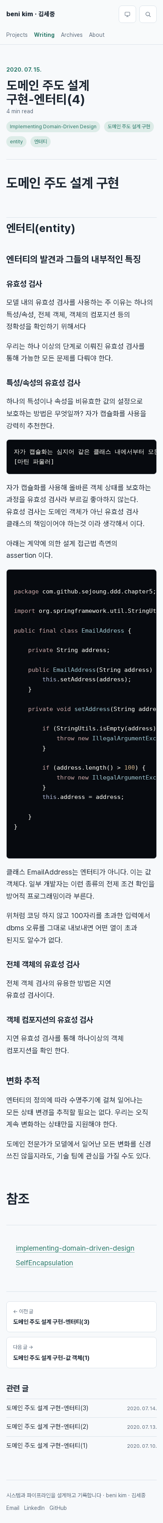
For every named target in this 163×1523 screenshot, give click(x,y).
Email (12, 1508)
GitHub (58, 1508)
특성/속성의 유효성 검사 (43, 383)
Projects (17, 35)
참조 (17, 1199)
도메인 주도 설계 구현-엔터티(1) (47, 1445)
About (96, 35)
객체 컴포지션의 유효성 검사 (49, 1020)
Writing (44, 35)
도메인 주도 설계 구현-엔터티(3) (47, 1408)
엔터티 (40, 142)
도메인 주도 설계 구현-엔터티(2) (47, 1426)
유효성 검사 (24, 284)
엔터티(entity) (40, 228)
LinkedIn (34, 1508)
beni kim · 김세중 (30, 14)
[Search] (148, 14)
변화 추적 (23, 1080)
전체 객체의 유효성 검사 (43, 964)
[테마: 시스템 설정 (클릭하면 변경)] (127, 14)
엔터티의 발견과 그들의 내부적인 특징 (73, 259)
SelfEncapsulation (44, 1263)
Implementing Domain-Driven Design (53, 126)
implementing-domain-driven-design (75, 1248)
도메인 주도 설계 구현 (129, 126)
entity (16, 142)
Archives (72, 35)
